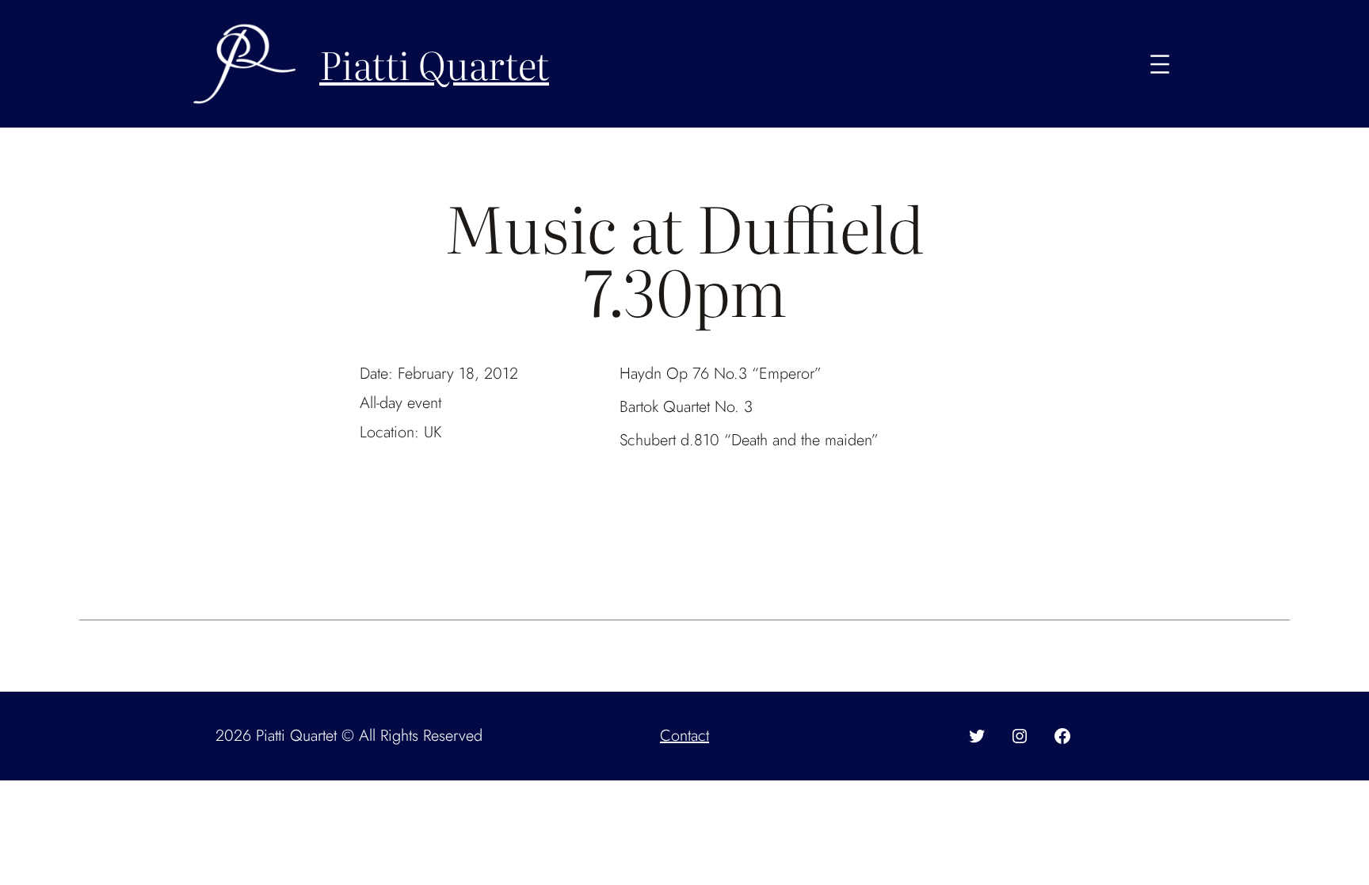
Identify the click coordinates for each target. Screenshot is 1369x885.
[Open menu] (1160, 64)
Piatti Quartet (434, 64)
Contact (684, 735)
